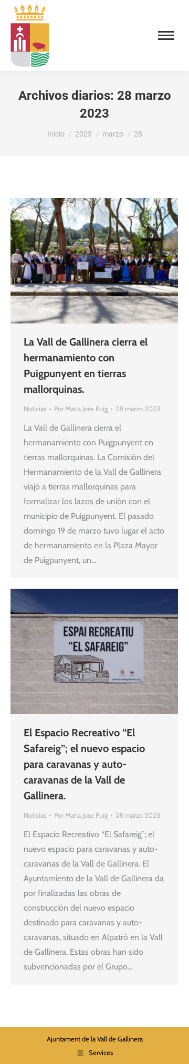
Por (81, 408)
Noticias (35, 408)
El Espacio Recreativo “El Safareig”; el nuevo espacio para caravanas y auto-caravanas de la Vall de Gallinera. (84, 764)
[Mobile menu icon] (165, 35)
